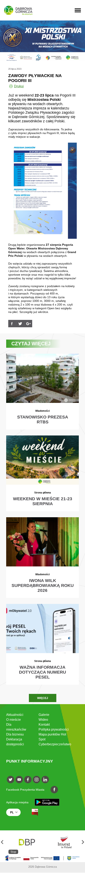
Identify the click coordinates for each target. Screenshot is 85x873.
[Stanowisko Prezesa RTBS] (42, 391)
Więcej (42, 698)
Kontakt (44, 724)
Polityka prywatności (54, 729)
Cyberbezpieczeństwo (55, 744)
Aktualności (14, 714)
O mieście (13, 719)
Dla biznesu (15, 734)
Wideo (43, 719)
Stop (13, 851)
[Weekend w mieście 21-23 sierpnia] (42, 473)
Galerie (44, 714)
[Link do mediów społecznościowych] (10, 779)
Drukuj (19, 86)
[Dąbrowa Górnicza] (18, 10)
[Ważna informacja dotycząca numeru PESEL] (42, 644)
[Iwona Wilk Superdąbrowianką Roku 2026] (42, 557)
